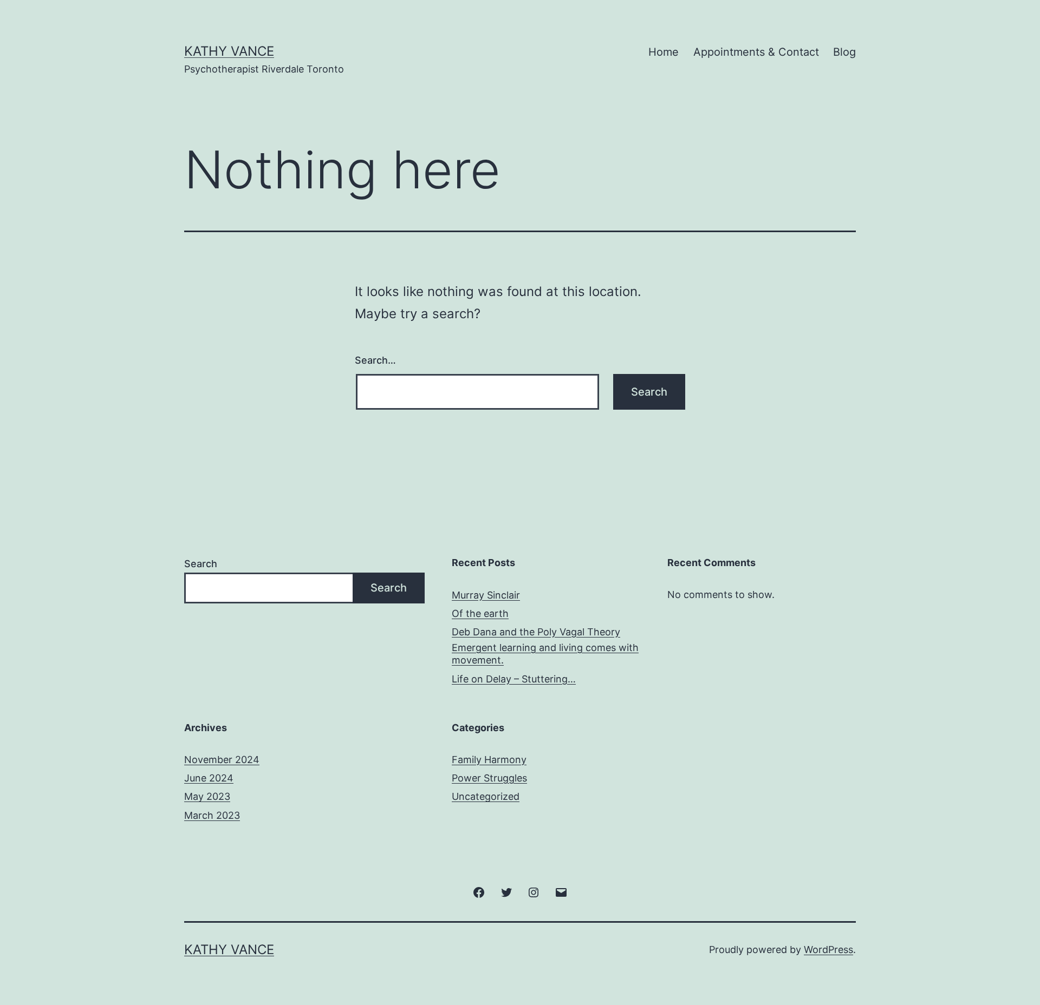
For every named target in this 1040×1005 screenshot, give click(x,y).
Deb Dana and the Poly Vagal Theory (536, 632)
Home (663, 51)
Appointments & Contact (756, 51)
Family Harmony (489, 759)
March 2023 (212, 815)
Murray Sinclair (486, 595)
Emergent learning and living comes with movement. (545, 654)
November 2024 (221, 759)
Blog (844, 51)
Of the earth (480, 613)
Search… (375, 360)
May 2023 (207, 796)
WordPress (828, 949)
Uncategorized (485, 796)
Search (200, 563)
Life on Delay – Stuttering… (514, 679)
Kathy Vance (229, 51)
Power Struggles (489, 778)
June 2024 (208, 778)
